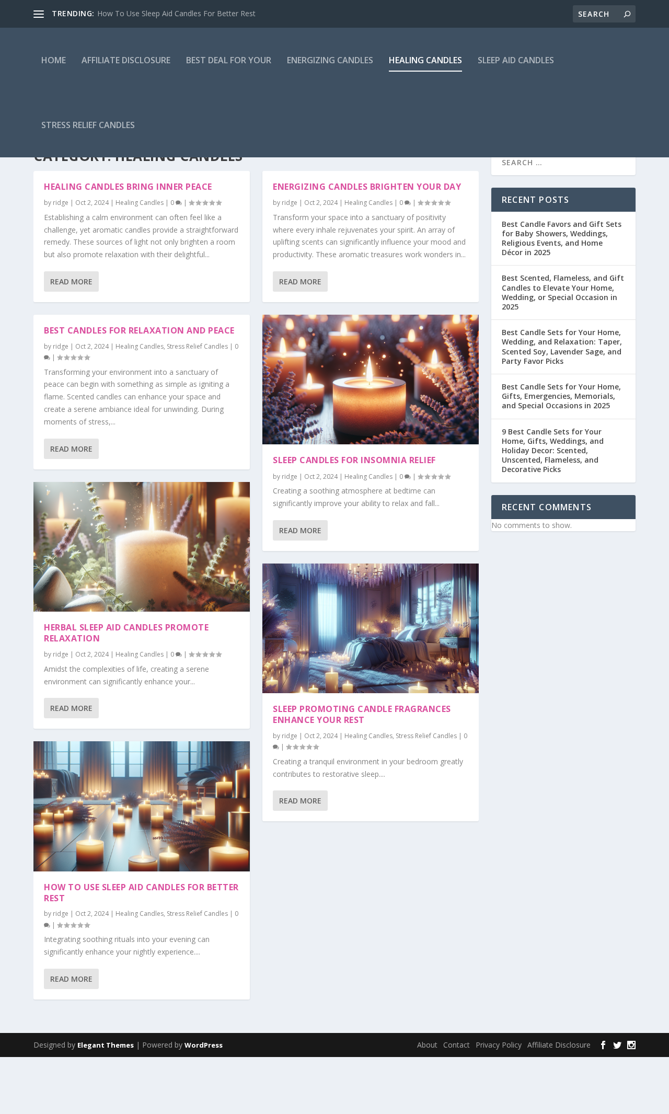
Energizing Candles (330, 60)
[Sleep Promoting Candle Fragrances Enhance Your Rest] (370, 628)
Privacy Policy (499, 1045)
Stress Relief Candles (88, 125)
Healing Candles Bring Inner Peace (128, 186)
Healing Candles (425, 60)
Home (53, 60)
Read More (71, 281)
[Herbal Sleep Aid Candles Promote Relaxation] (141, 547)
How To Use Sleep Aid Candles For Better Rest (176, 13)
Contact (456, 1045)
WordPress (203, 1045)
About (427, 1045)
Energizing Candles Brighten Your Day (367, 186)
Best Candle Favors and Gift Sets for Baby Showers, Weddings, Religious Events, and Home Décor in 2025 (561, 238)
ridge (60, 202)
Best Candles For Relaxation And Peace (139, 330)
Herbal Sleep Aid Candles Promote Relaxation (126, 633)
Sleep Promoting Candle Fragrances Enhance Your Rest (362, 714)
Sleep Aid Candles (516, 60)
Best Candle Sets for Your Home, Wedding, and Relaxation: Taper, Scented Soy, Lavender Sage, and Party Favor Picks (562, 346)
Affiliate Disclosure (126, 60)
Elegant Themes (105, 1045)
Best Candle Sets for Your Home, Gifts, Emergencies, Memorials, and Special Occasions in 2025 (561, 396)
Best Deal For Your (228, 60)
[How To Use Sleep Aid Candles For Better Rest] (141, 806)
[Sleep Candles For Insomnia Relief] (370, 379)
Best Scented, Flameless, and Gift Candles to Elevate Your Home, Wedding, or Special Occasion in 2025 (563, 292)
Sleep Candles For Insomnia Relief (354, 460)
